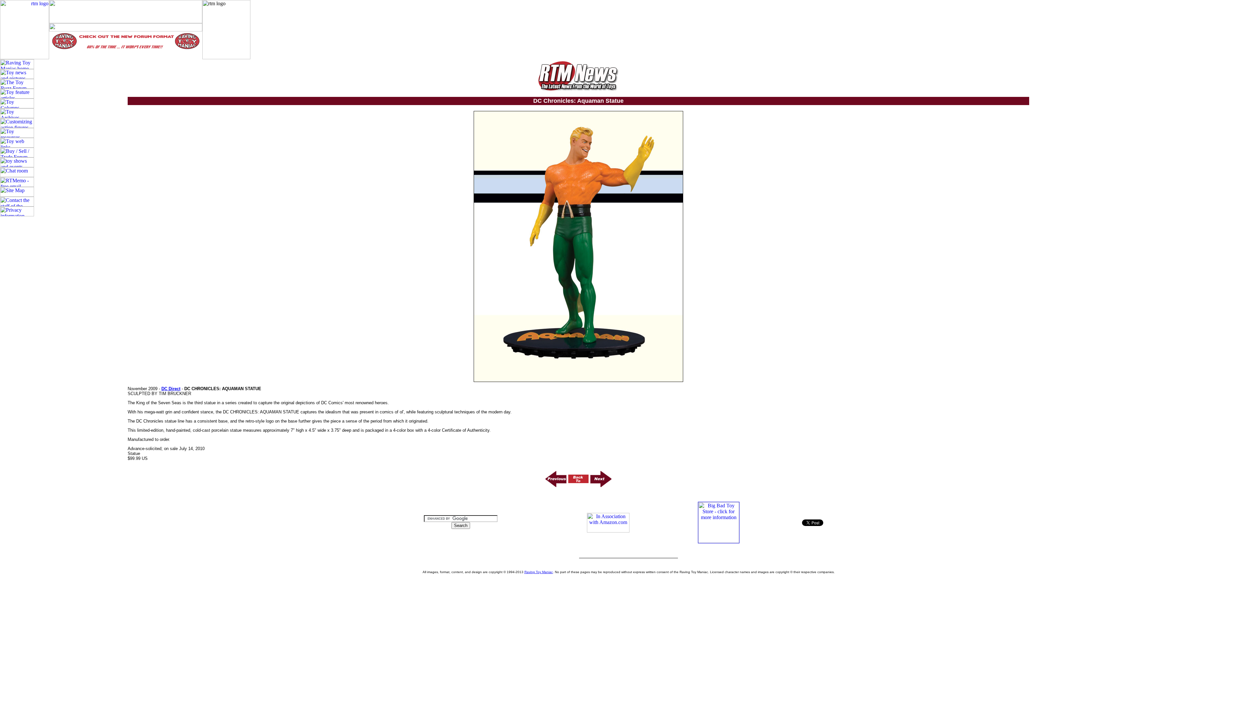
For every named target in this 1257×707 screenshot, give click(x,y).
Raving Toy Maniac (538, 572)
